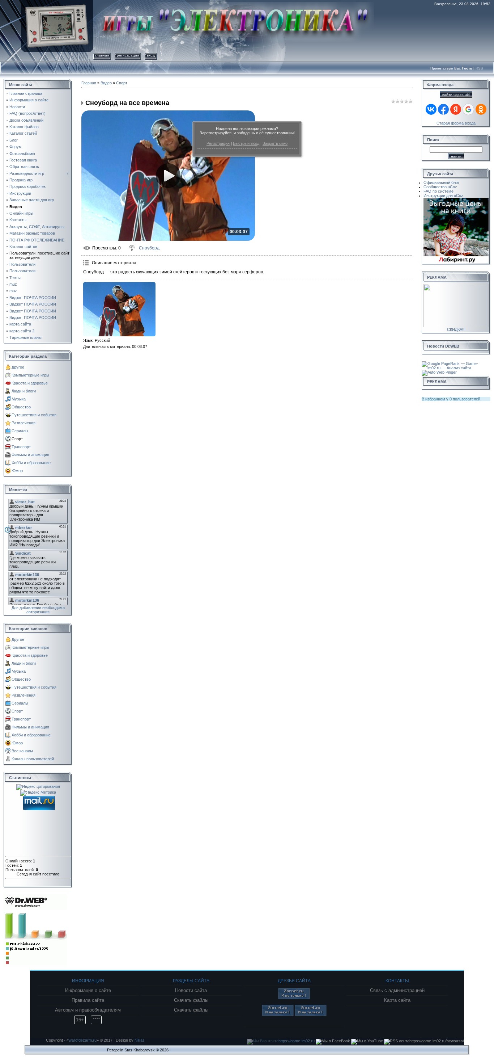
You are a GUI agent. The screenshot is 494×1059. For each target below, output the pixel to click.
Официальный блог (441, 182)
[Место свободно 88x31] (294, 997)
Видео (106, 83)
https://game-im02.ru (296, 1041)
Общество (21, 407)
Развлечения (23, 423)
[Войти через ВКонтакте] (431, 109)
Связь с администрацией (397, 990)
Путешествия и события (34, 415)
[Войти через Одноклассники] (481, 109)
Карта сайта (397, 1000)
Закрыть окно (275, 143)
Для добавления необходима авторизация (38, 609)
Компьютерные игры (30, 375)
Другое (18, 367)
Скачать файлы (191, 1000)
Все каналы (22, 751)
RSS (479, 68)
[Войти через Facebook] (443, 109)
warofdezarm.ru (83, 1040)
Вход (151, 55)
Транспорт (21, 447)
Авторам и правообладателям (88, 1010)
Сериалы (20, 431)
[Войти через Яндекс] (455, 109)
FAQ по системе (438, 191)
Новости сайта (191, 990)
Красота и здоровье (30, 383)
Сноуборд (149, 248)
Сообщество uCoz (440, 187)
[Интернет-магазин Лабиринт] (456, 200)
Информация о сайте (88, 990)
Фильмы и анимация (30, 455)
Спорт (17, 439)
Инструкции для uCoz (443, 195)
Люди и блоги (24, 391)
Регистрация (218, 143)
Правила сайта (88, 1000)
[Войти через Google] (468, 109)
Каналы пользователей (33, 759)
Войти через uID (456, 95)
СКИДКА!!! (456, 329)
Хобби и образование (31, 463)
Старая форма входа (456, 123)
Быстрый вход (246, 143)
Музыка (19, 399)
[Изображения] (119, 309)
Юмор (17, 470)
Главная (102, 55)
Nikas (140, 1040)
